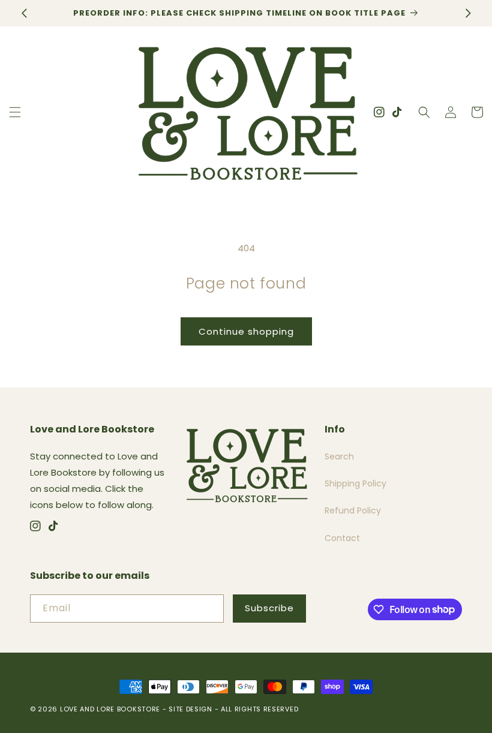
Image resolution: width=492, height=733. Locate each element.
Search (339, 456)
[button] (15, 112)
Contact (342, 538)
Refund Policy (353, 510)
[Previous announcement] (24, 13)
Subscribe (269, 608)
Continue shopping (246, 331)
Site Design (190, 709)
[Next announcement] (468, 13)
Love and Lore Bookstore (110, 709)
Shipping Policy (355, 483)
